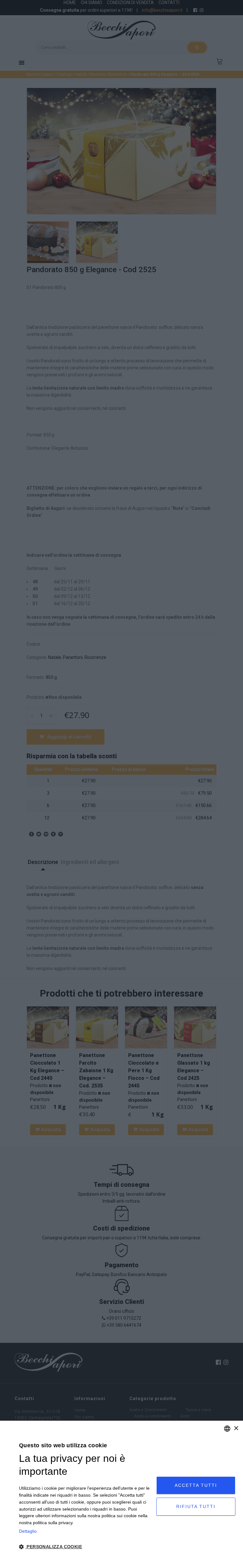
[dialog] (121, 1493)
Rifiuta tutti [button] (195, 1506)
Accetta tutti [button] (196, 1485)
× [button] (236, 1428)
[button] (85, 1547)
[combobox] (227, 1428)
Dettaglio (28, 1531)
